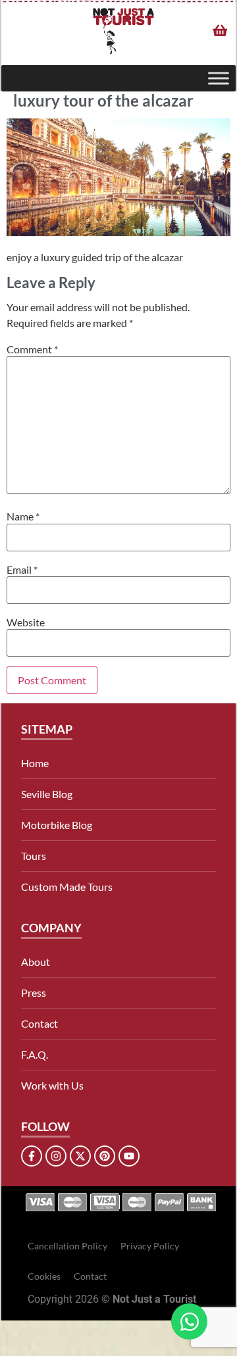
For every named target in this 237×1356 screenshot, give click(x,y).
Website (26, 622)
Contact (39, 1023)
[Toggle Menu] (218, 78)
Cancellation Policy (67, 1245)
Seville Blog (46, 794)
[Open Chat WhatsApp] (189, 1321)
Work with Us (52, 1085)
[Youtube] (129, 1156)
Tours (33, 855)
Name (23, 516)
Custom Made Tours (67, 886)
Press (33, 992)
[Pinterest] (104, 1156)
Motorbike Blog (56, 824)
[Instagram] (55, 1156)
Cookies (44, 1276)
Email (22, 570)
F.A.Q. (34, 1054)
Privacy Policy (149, 1245)
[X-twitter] (80, 1156)
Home (35, 763)
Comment (32, 349)
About (35, 961)
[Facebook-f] (31, 1156)
